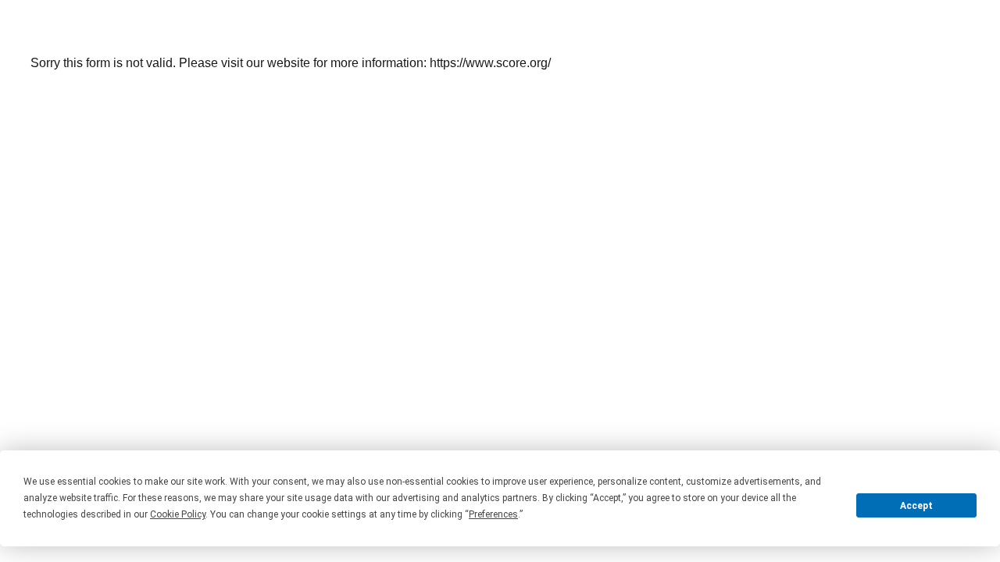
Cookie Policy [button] (177, 514)
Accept (916, 505)
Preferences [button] (493, 514)
